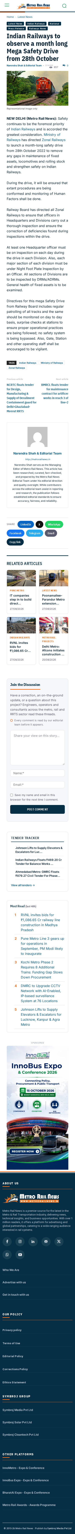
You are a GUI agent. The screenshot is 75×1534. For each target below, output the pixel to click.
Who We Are (10, 1270)
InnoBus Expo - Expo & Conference (25, 1480)
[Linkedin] (33, 1241)
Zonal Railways (53, 140)
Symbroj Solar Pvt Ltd (17, 1422)
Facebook (15, 533)
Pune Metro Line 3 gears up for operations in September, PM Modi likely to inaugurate (42, 946)
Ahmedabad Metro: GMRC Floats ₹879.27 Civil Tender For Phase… (37, 873)
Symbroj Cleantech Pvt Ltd (20, 1434)
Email (51, 533)
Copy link (15, 542)
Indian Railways (36, 23)
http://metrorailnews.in (37, 459)
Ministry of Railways (52, 362)
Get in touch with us (15, 1294)
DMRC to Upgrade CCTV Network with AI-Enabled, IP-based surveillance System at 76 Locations (41, 993)
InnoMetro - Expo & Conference (23, 1468)
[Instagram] (20, 1241)
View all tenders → (23, 885)
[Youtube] (20, 1254)
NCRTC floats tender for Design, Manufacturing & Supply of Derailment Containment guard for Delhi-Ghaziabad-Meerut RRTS (21, 398)
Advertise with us (14, 1282)
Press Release (16, 28)
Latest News (25, 16)
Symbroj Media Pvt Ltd (17, 1410)
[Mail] (46, 1241)
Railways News (37, 28)
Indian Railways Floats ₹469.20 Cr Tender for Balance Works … (38, 861)
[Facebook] (7, 1241)
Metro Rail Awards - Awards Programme (29, 1505)
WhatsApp (54, 524)
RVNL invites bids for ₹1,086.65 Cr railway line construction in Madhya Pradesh (40, 922)
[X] (59, 1241)
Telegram (34, 533)
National (54, 23)
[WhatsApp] (7, 1254)
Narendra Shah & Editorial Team (24, 65)
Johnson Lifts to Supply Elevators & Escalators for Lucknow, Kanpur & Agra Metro (41, 1017)
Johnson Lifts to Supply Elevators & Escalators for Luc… (38, 850)
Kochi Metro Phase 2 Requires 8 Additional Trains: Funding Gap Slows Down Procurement (41, 969)
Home (10, 16)
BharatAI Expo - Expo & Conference (26, 1492)
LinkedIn (25, 524)
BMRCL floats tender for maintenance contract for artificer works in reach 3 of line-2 (54, 393)
